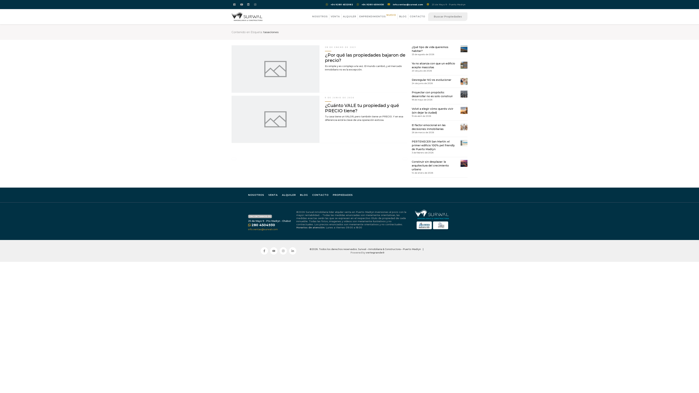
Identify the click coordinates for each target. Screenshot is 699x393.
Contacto (417, 16)
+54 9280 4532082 (342, 4)
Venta (335, 16)
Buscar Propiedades (448, 16)
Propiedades (343, 194)
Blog (403, 16)
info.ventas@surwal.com (408, 4)
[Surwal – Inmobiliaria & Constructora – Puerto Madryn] (247, 16)
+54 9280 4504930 (373, 4)
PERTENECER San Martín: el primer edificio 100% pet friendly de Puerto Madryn (433, 145)
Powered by (367, 252)
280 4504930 (263, 225)
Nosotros (320, 16)
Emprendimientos (377, 16)
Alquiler (349, 16)
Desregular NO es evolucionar (431, 80)
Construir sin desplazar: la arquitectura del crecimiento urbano (430, 165)
